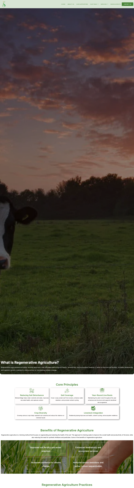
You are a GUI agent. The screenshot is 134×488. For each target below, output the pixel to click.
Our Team (93, 4)
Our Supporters (82, 4)
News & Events (115, 4)
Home (63, 4)
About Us (71, 4)
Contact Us (127, 4)
